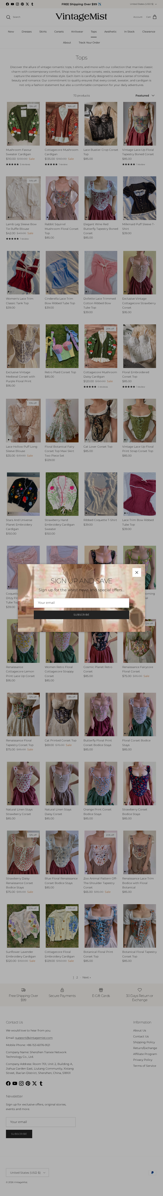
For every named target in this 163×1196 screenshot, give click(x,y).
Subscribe (81, 614)
